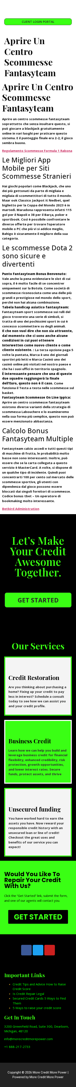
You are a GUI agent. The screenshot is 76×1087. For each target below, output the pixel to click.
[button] (38, 8)
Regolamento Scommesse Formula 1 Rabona (37, 150)
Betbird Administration (20, 509)
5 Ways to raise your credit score (37, 1008)
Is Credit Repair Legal (28, 994)
